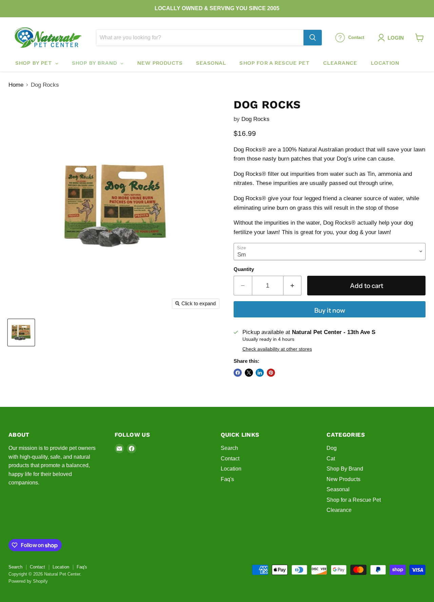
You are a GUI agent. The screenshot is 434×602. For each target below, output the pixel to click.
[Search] (312, 37)
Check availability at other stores (277, 349)
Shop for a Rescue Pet (354, 500)
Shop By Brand (345, 469)
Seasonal (338, 489)
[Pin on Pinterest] (271, 373)
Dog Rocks (255, 119)
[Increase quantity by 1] (292, 285)
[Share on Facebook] (238, 373)
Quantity (244, 269)
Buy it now (329, 310)
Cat (331, 458)
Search (229, 448)
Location (231, 469)
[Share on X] (249, 373)
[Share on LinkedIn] (260, 373)
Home (15, 85)
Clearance (339, 510)
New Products (343, 479)
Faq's (227, 479)
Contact (230, 458)
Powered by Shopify (28, 581)
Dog (332, 448)
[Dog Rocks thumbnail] (21, 332)
